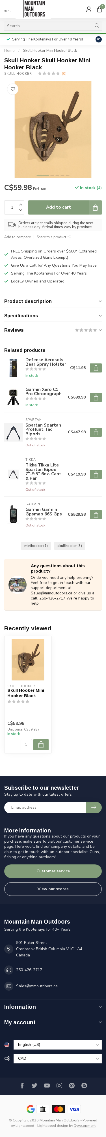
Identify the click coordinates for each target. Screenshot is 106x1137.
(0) (64, 73)
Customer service (53, 871)
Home (9, 50)
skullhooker (69, 545)
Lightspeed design (52, 1125)
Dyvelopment (85, 1125)
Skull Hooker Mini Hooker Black (50, 50)
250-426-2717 (29, 970)
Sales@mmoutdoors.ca (37, 986)
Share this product (52, 236)
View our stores (53, 889)
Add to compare (17, 236)
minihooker (36, 545)
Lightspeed (25, 1125)
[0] (99, 9)
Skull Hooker (18, 73)
